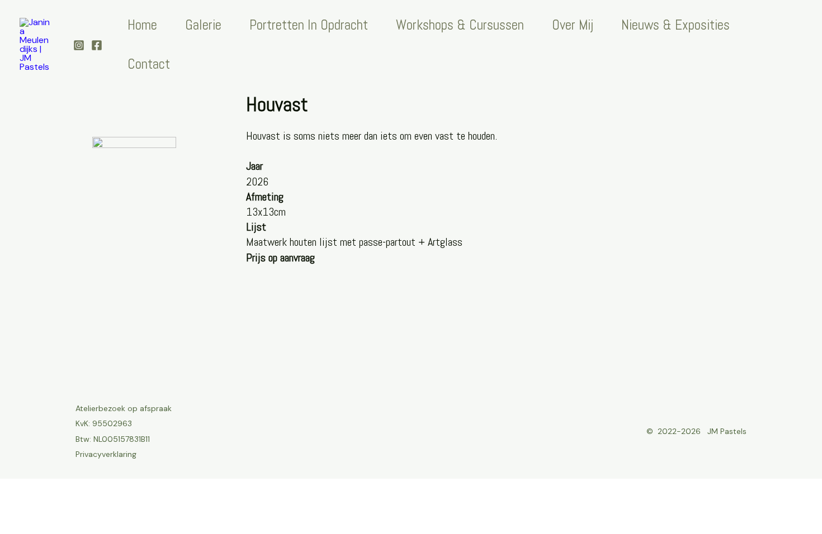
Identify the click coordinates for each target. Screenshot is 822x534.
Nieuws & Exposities (675, 25)
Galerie (203, 25)
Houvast (277, 104)
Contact (148, 64)
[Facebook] (96, 45)
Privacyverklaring (105, 454)
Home (142, 25)
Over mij (572, 25)
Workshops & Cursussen (460, 25)
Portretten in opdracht (308, 25)
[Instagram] (78, 45)
